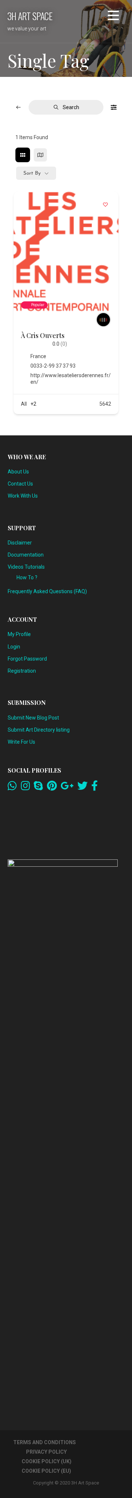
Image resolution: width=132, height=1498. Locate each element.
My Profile (19, 634)
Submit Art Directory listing (39, 730)
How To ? (26, 577)
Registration (22, 671)
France (38, 356)
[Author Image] (103, 319)
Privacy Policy (46, 1452)
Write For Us (21, 742)
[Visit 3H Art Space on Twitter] (82, 788)
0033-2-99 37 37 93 (53, 366)
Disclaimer (20, 543)
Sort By (32, 173)
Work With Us (23, 496)
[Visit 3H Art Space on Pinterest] (52, 788)
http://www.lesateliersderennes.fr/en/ (70, 378)
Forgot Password (27, 659)
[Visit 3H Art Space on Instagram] (25, 788)
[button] (113, 16)
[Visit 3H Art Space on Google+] (66, 788)
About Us (18, 472)
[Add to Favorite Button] (105, 204)
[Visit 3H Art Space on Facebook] (94, 788)
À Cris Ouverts (43, 335)
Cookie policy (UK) (47, 1461)
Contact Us (20, 484)
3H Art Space (29, 16)
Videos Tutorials (26, 567)
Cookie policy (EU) (46, 1471)
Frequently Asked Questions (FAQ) (47, 591)
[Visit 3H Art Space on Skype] (38, 788)
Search (71, 107)
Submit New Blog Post (33, 718)
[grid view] (22, 155)
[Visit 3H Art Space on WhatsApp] (12, 788)
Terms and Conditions (44, 1442)
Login (14, 647)
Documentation (26, 555)
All (24, 404)
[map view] (40, 155)
